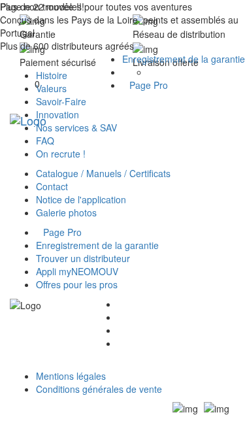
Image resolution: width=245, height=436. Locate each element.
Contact (52, 186)
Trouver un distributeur (83, 258)
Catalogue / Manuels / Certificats (103, 173)
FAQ (45, 140)
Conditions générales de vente (99, 388)
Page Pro (148, 85)
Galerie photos (66, 212)
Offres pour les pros (77, 284)
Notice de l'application (81, 199)
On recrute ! (61, 153)
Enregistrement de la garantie (183, 58)
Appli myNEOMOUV (77, 271)
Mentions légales (71, 375)
